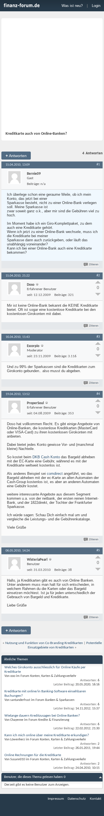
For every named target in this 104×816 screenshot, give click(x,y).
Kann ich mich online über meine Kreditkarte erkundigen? (46, 735)
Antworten (16, 155)
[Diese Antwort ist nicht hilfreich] (98, 294)
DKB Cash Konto (46, 457)
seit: (30, 295)
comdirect (55, 473)
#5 (98, 550)
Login (96, 6)
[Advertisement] (52, 77)
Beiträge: (33, 184)
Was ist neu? (72, 6)
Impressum (56, 799)
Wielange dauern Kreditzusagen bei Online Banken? (42, 715)
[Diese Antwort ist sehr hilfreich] (98, 282)
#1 (98, 164)
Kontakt (95, 799)
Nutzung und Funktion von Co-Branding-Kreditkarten (44, 643)
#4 (98, 394)
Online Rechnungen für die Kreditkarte (32, 755)
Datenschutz (77, 799)
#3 (98, 336)
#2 (98, 275)
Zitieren (93, 264)
